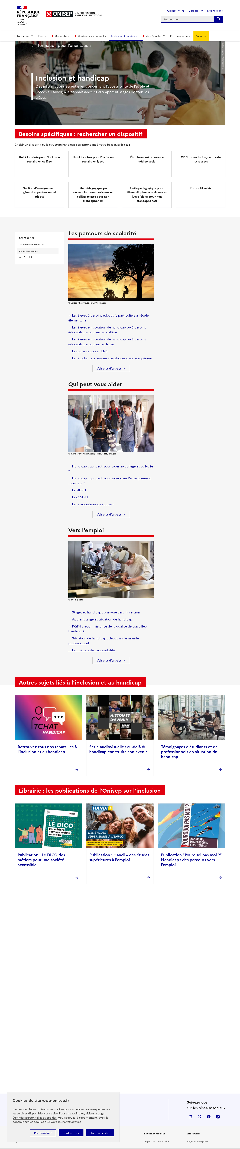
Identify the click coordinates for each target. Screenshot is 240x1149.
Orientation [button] (62, 36)
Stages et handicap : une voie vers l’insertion (105, 612)
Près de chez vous (180, 36)
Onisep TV (173, 10)
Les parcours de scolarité (31, 244)
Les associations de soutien (92, 504)
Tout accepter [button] (100, 1133)
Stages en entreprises (197, 1141)
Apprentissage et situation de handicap (101, 619)
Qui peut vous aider (28, 250)
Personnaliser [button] (43, 1133)
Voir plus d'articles (109, 368)
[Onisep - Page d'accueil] (59, 14)
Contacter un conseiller (92, 36)
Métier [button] (42, 36)
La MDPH (78, 490)
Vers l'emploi (25, 256)
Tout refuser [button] (71, 1133)
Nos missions (215, 10)
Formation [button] (23, 36)
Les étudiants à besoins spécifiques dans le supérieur (111, 358)
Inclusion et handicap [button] (124, 36)
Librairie (194, 10)
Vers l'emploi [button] (153, 36)
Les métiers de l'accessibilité (93, 650)
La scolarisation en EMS (89, 351)
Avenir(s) (201, 36)
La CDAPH (79, 497)
